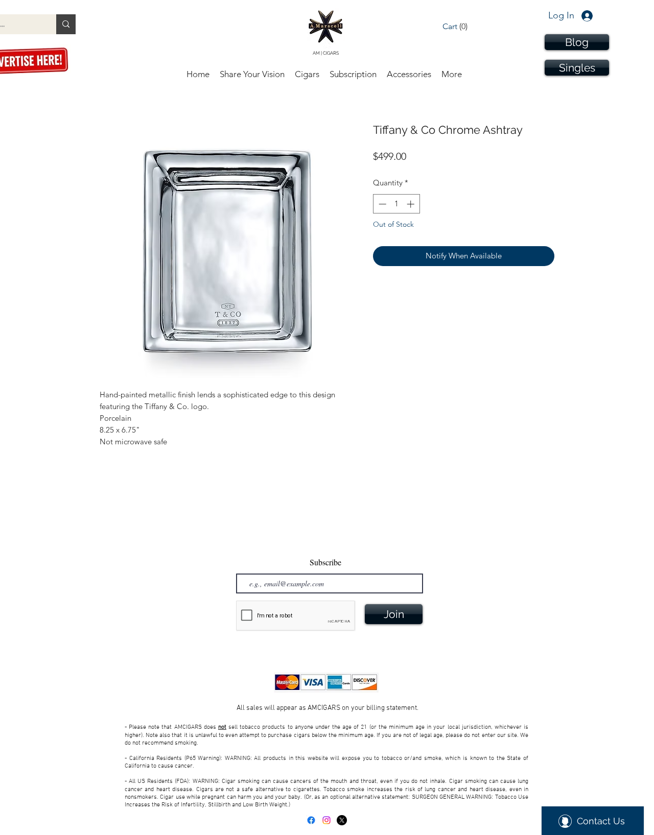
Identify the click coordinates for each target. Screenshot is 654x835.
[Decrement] (381, 204)
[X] (342, 820)
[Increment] (411, 204)
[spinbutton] (396, 204)
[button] (462, 26)
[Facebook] (311, 820)
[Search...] (66, 24)
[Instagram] (326, 820)
